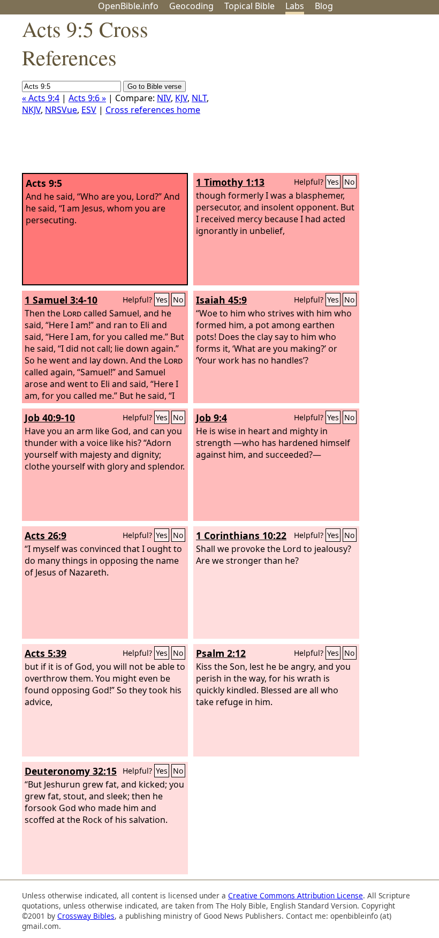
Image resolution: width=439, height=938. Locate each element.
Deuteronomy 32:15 (71, 771)
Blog (324, 6)
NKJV (31, 110)
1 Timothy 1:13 (230, 182)
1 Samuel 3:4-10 (61, 299)
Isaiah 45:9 (221, 299)
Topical (249, 6)
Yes (333, 182)
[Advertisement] (331, 98)
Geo (191, 6)
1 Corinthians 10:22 (241, 535)
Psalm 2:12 (221, 653)
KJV (181, 98)
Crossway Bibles (86, 916)
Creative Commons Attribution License (295, 895)
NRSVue (61, 110)
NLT (199, 98)
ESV (88, 110)
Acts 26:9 (45, 535)
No (349, 182)
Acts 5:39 (45, 653)
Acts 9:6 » (87, 98)
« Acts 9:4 (40, 98)
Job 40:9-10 (50, 417)
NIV (164, 98)
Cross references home (152, 110)
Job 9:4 (211, 417)
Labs (294, 6)
